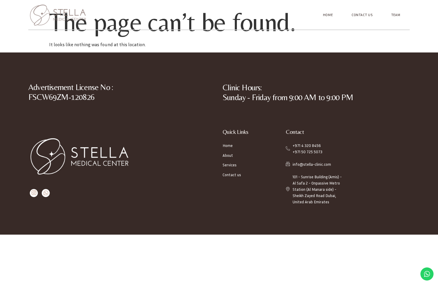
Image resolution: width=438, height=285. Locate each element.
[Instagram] (34, 193)
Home (328, 15)
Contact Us (362, 15)
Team (395, 15)
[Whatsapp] (46, 193)
